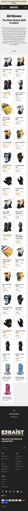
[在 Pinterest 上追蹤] (14, 492)
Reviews (17, 469)
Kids (2, 461)
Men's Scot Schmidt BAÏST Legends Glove (20, 94)
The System (18, 456)
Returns (3, 481)
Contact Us (4, 479)
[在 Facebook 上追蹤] (2, 492)
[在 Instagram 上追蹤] (10, 492)
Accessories (4, 469)
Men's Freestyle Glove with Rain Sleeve (6, 119)
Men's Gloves (4, 456)
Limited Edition (5, 466)
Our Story (18, 458)
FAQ (2, 484)
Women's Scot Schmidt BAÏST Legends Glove (19, 236)
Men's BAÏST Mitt (6, 92)
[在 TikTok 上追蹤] (22, 492)
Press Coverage (19, 466)
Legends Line (19, 464)
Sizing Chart (4, 471)
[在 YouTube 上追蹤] (18, 492)
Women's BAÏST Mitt (7, 235)
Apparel (3, 464)
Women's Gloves (5, 458)
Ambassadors (19, 461)
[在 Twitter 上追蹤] (6, 492)
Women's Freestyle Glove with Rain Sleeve (7, 261)
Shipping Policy (5, 486)
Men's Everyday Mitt (7, 142)
